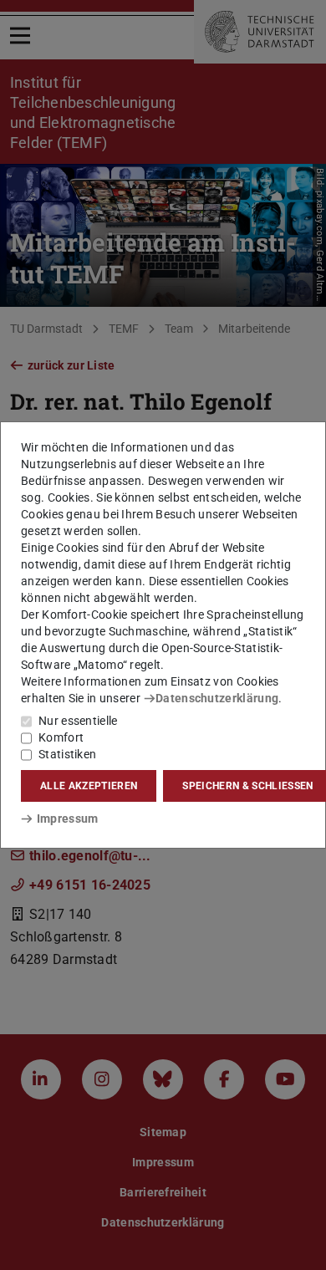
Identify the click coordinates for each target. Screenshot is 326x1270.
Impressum (67, 818)
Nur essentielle (78, 720)
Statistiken (67, 754)
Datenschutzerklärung (216, 698)
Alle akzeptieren (88, 786)
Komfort (61, 737)
